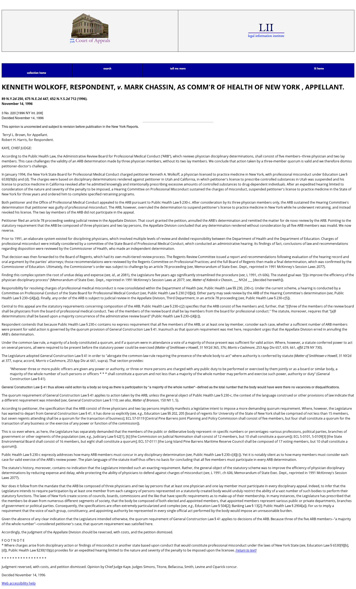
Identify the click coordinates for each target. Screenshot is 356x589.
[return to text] (246, 550)
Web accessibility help (19, 583)
